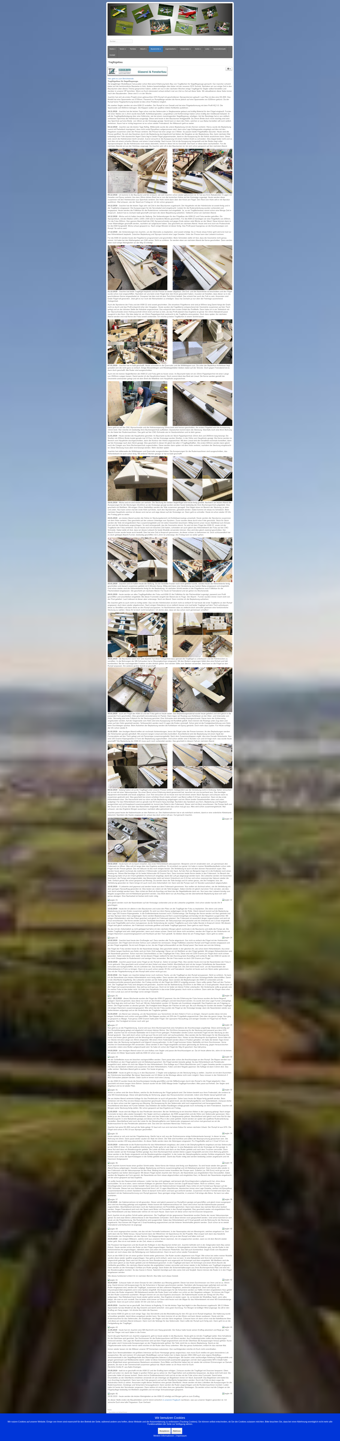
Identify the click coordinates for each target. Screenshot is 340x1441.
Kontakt (112, 55)
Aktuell (142, 49)
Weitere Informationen (163, 1436)
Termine (133, 49)
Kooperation (184, 49)
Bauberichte (155, 49)
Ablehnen (177, 1431)
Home (112, 49)
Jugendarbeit (170, 49)
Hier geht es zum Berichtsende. (121, 79)
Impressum (181, 1436)
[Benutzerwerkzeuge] (229, 69)
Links (207, 49)
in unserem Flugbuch (171, 1400)
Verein (122, 49)
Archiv (197, 49)
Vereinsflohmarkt (219, 49)
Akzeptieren (164, 1431)
